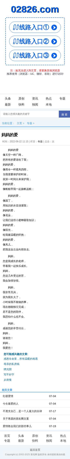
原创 (21, 98)
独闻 (35, 104)
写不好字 (9, 374)
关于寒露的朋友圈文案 (16, 418)
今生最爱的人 (10, 403)
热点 (49, 98)
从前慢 (8, 379)
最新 (8, 104)
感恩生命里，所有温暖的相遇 (21, 358)
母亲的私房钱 (11, 363)
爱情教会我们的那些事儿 (17, 426)
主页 (19, 123)
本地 (49, 104)
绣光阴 (8, 369)
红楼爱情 (8, 396)
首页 (7, 435)
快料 (21, 104)
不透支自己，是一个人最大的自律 (22, 411)
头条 (8, 98)
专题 (62, 98)
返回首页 (35, 449)
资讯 (35, 98)
